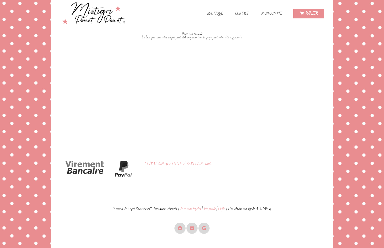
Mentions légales (190, 208)
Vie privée (210, 208)
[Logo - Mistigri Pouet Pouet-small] (95, 13)
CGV (221, 208)
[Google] (204, 228)
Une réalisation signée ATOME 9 (249, 208)
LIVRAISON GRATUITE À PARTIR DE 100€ (178, 163)
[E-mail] (192, 228)
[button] (225, 14)
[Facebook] (180, 228)
